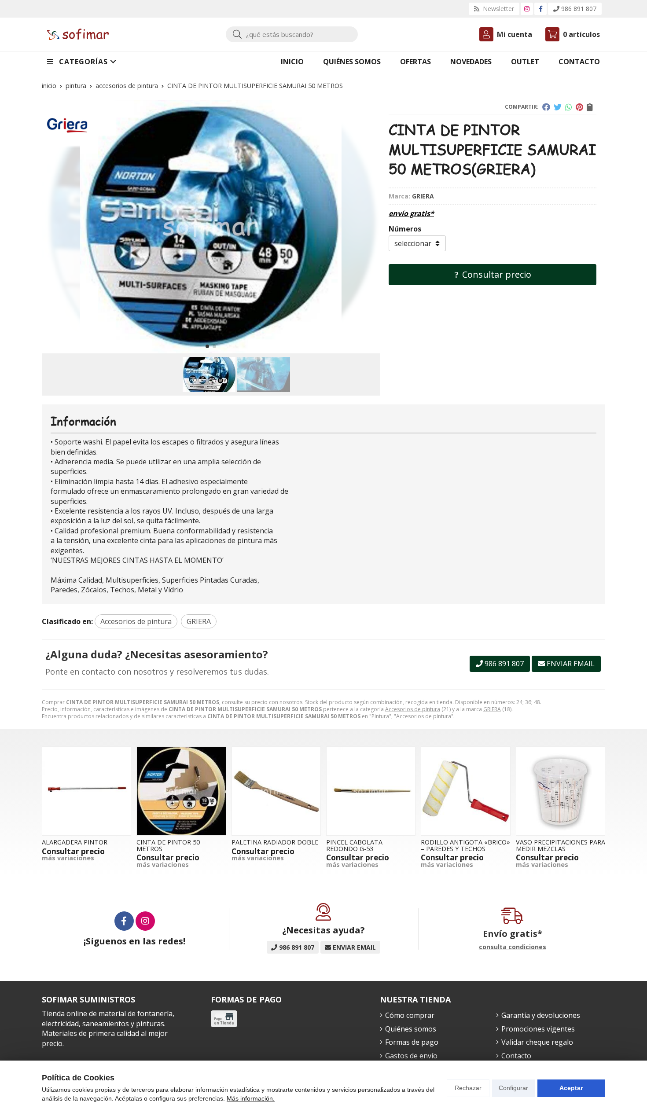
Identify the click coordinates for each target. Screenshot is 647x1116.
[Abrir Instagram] (526, 8)
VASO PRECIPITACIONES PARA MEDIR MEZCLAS (560, 845)
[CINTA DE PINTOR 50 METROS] (181, 791)
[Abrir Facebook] (541, 8)
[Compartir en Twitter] (558, 107)
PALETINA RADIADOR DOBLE (275, 842)
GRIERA (492, 709)
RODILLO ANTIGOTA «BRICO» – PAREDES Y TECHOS (465, 845)
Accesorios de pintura (412, 709)
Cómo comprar (409, 1015)
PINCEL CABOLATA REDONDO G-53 (354, 845)
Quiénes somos (410, 1029)
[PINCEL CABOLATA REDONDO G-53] (371, 791)
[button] (207, 346)
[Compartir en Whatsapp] (568, 107)
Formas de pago (411, 1042)
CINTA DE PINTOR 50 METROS (168, 845)
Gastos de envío (411, 1056)
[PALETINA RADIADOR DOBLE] (276, 791)
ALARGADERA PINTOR (74, 842)
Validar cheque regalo (537, 1042)
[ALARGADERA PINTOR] (86, 791)
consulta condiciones (512, 947)
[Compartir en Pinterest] (579, 107)
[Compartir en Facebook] (546, 107)
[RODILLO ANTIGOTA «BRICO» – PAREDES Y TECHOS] (465, 791)
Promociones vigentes (538, 1029)
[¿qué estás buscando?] (292, 34)
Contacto (516, 1056)
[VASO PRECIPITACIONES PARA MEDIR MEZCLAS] (560, 791)
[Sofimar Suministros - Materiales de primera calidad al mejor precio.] (78, 34)
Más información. (251, 1098)
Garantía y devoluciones (540, 1015)
